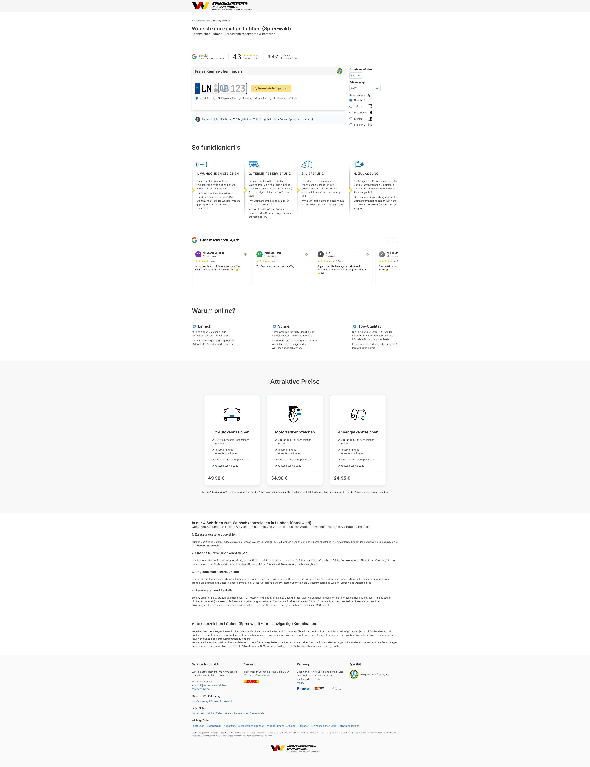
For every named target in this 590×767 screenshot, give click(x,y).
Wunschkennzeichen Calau (207, 713)
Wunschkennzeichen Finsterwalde (244, 713)
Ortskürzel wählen (360, 69)
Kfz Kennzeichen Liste (323, 725)
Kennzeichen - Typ (360, 95)
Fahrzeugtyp (357, 82)
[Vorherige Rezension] (388, 240)
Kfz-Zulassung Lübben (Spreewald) (212, 701)
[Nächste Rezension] (395, 240)
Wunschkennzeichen (201, 21)
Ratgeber (303, 725)
